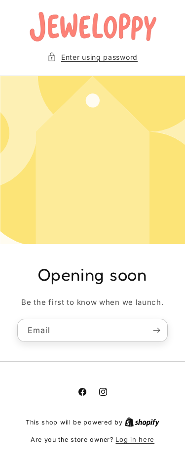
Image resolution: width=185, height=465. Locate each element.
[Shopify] (142, 422)
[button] (92, 57)
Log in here (134, 439)
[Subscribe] (156, 329)
